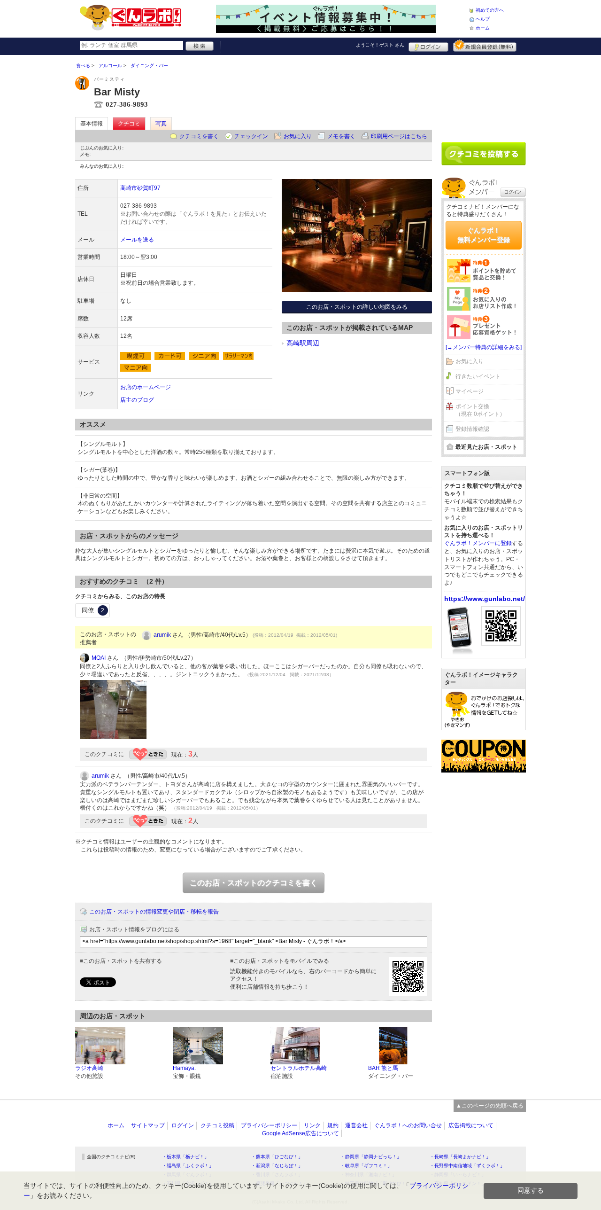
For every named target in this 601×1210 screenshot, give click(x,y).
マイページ (469, 391)
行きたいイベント (478, 376)
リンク (312, 1125)
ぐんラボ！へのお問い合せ (408, 1125)
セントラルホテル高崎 (298, 1068)
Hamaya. (184, 1068)
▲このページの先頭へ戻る (490, 1105)
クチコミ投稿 (217, 1125)
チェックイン (251, 136)
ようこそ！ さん (380, 44)
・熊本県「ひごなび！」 (277, 1156)
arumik (162, 635)
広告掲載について (470, 1125)
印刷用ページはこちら (399, 136)
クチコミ (129, 123)
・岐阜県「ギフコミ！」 (366, 1165)
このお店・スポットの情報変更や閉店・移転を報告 (154, 911)
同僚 (93, 610)
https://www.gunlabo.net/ (484, 598)
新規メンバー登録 (484, 45)
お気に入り (298, 136)
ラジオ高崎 (89, 1068)
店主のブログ (137, 400)
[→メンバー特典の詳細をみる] (484, 347)
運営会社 (356, 1125)
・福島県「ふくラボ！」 (188, 1165)
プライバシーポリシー (269, 1125)
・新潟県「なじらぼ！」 (277, 1165)
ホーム (483, 28)
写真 (161, 123)
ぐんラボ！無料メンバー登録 (483, 234)
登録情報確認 (472, 429)
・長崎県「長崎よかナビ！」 (460, 1156)
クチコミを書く (199, 136)
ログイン (428, 45)
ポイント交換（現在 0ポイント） (480, 410)
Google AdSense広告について (300, 1133)
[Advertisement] (483, 95)
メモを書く (341, 136)
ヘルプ (483, 19)
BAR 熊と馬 (383, 1068)
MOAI (99, 658)
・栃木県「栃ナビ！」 (185, 1156)
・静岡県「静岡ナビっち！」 (370, 1156)
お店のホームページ (145, 387)
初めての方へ (490, 10)
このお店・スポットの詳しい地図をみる (357, 307)
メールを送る (137, 239)
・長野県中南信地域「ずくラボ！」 (467, 1165)
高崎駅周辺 (302, 343)
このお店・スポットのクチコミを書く (253, 883)
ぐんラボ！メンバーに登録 (478, 543)
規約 (333, 1125)
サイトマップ (148, 1125)
